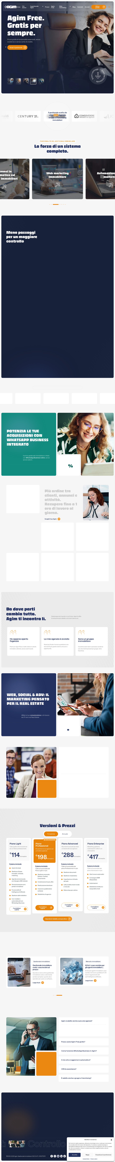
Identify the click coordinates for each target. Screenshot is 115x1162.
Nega (87, 1155)
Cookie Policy (86, 1159)
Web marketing (62, 7)
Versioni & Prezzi (70, 1108)
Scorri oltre (4, 463)
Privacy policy (93, 1159)
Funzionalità (43, 1108)
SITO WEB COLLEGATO (59, 356)
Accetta (74, 1155)
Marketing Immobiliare (46, 1114)
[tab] (51, 833)
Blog (74, 7)
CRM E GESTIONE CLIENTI (61, 243)
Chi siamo (24, 7)
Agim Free (53, 7)
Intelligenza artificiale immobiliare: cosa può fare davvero (93, 967)
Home (18, 7)
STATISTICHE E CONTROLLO (55, 319)
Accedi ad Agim (70, 1120)
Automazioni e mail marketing (56, 175)
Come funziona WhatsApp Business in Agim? (79, 1051)
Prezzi (47, 7)
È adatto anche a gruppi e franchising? (76, 1078)
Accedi (87, 7)
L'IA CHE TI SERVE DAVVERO (56, 281)
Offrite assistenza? (68, 1069)
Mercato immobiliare (39, 961)
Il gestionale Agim (34, 7)
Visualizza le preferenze (103, 1155)
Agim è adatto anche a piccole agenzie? (76, 1021)
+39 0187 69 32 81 (99, 1108)
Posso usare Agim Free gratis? (73, 1042)
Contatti (80, 7)
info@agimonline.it (100, 1112)
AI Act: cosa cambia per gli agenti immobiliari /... (41, 966)
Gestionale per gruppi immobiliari (49, 1111)
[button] (111, 1140)
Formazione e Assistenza (47, 1117)
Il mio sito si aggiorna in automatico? (75, 1060)
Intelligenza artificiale (92, 961)
